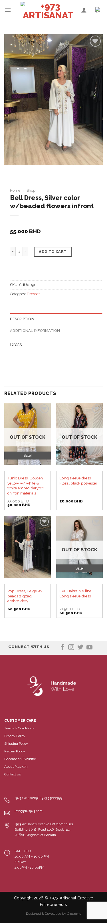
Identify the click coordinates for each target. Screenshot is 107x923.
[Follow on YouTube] (89, 647)
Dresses (33, 294)
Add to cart (52, 251)
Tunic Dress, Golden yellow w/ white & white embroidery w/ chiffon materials (26, 485)
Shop (31, 190)
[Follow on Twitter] (80, 647)
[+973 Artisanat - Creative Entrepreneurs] (48, 10)
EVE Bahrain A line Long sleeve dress (75, 593)
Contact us (12, 774)
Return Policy (14, 751)
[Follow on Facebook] (62, 647)
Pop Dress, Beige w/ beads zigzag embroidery (25, 596)
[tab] (56, 319)
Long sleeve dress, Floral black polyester (78, 480)
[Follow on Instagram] (71, 647)
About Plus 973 (15, 767)
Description (22, 319)
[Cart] (99, 10)
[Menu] (7, 10)
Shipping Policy (16, 744)
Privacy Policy (14, 736)
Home (15, 190)
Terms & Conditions (19, 728)
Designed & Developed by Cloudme (53, 914)
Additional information (35, 330)
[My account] (84, 10)
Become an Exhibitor (20, 759)
